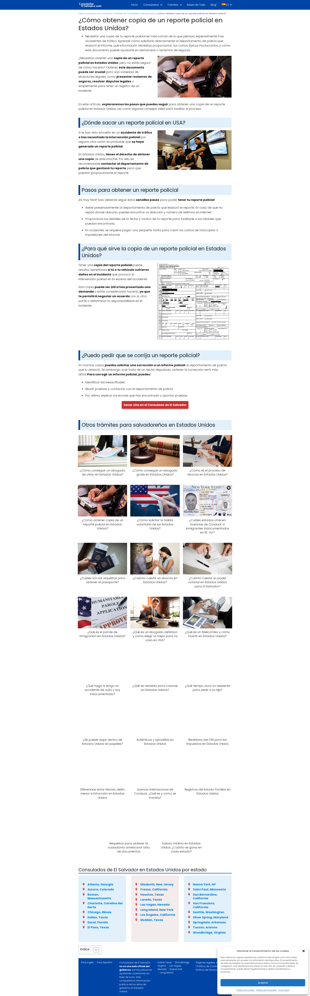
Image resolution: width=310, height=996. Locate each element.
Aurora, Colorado (101, 889)
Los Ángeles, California (157, 915)
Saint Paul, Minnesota (209, 889)
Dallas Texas (165, 962)
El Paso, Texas (98, 927)
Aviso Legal (283, 990)
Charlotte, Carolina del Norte (105, 905)
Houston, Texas (152, 895)
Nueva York (176, 969)
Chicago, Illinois (99, 912)
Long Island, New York (156, 910)
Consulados (151, 5)
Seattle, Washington (208, 912)
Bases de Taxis (196, 5)
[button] (303, 951)
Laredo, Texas (151, 900)
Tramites (172, 5)
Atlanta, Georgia (100, 884)
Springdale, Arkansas (209, 922)
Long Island (166, 972)
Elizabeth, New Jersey (157, 884)
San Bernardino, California (205, 896)
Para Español (104, 962)
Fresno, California (153, 889)
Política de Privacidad (266, 990)
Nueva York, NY (204, 884)
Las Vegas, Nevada (155, 905)
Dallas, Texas (98, 917)
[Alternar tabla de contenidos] (94, 950)
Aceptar (263, 982)
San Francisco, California (204, 905)
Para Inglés (87, 962)
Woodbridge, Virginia (209, 932)
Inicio (134, 5)
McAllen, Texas (151, 920)
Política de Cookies (246, 990)
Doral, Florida (98, 922)
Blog (213, 5)
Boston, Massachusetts (99, 896)
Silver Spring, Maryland (210, 917)
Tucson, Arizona (205, 927)
